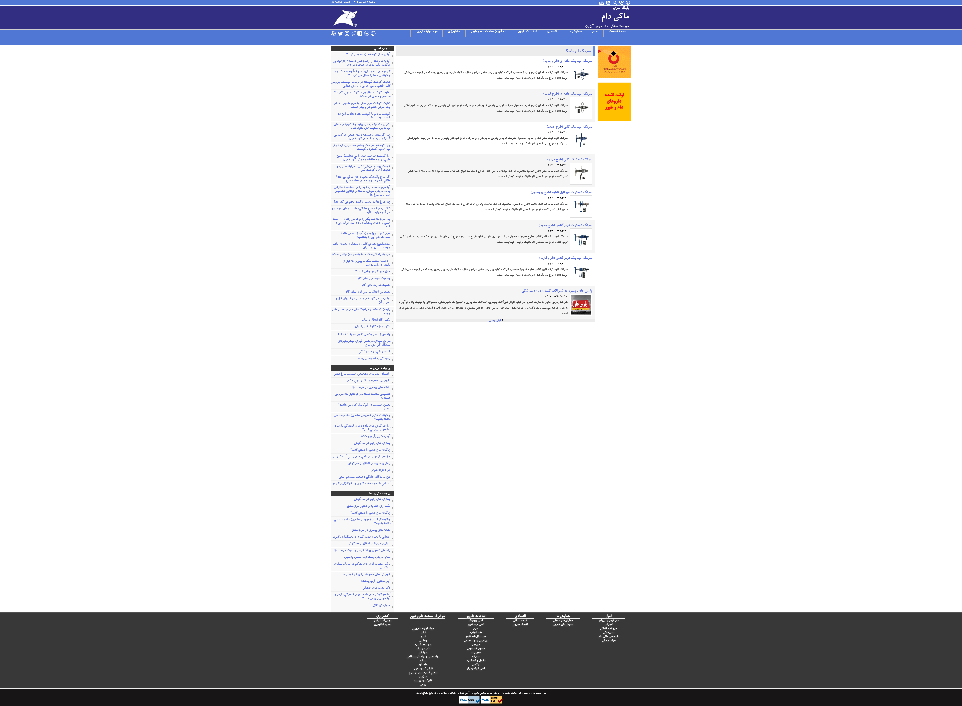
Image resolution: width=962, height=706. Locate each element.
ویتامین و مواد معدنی (475, 640)
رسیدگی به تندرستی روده (374, 359)
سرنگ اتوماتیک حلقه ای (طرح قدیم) (567, 94)
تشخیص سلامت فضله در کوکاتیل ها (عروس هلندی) (362, 396)
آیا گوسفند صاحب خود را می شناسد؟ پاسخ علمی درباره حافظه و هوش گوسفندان (363, 158)
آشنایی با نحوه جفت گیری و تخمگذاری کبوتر (361, 484)
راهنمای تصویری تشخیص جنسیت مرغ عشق (361, 374)
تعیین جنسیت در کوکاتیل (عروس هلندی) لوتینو (363, 407)
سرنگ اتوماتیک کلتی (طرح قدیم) (569, 160)
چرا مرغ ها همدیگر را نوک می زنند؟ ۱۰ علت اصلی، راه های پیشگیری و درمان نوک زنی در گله (361, 223)
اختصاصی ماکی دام (608, 636)
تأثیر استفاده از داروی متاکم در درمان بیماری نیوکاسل (362, 566)
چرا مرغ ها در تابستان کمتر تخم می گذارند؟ (362, 202)
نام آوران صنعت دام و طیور (488, 32)
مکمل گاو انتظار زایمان (376, 320)
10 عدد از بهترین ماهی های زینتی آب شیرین (361, 457)
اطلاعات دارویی (526, 32)
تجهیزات (476, 652)
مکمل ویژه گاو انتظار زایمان (372, 327)
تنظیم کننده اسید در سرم (423, 673)
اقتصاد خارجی (520, 624)
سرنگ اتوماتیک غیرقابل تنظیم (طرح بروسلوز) (561, 193)
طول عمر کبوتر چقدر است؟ (372, 272)
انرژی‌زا (423, 677)
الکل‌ (423, 633)
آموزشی (608, 624)
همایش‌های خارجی (563, 624)
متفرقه (475, 656)
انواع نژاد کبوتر (380, 470)
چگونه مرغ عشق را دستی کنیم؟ (370, 450)
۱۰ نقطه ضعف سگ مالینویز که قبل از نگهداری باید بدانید (366, 263)
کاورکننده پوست (423, 681)
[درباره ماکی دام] (628, 2)
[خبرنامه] (602, 2)
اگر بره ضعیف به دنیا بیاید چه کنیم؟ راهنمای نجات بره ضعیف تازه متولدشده (362, 126)
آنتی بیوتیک (476, 620)
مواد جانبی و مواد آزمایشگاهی (423, 657)
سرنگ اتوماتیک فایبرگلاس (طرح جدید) (565, 226)
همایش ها (575, 32)
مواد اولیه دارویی (426, 32)
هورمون (475, 644)
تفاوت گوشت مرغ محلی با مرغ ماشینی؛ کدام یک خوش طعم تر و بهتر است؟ (362, 105)
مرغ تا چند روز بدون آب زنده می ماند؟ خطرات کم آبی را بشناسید (365, 235)
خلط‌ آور (423, 665)
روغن (423, 685)
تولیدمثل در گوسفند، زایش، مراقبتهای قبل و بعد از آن (362, 301)
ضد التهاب (476, 632)
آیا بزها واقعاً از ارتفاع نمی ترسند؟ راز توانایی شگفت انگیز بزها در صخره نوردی (361, 63)
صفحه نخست (617, 32)
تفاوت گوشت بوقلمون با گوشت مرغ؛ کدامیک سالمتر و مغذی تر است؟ (361, 95)
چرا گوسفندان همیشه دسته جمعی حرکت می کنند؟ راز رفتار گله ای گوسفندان (362, 137)
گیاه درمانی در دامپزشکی (374, 352)
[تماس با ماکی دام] (621, 2)
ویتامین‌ (423, 641)
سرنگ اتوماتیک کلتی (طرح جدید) (569, 127)
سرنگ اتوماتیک (577, 51)
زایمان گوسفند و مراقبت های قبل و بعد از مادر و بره (361, 311)
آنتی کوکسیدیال (476, 668)
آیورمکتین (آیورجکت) (375, 437)
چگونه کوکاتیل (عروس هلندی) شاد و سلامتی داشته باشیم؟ (362, 417)
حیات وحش (609, 640)
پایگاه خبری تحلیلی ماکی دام (484, 693)
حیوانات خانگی (608, 628)
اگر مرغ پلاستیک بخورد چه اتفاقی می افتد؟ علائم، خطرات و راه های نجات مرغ (363, 179)
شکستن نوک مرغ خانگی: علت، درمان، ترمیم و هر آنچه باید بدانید (360, 211)
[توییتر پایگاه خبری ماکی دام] (340, 33)
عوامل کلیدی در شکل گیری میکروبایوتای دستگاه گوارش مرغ (364, 343)
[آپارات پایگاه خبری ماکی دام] (333, 33)
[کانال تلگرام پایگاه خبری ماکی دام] (353, 33)
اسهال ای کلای (381, 606)
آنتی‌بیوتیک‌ (423, 649)
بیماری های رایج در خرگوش (372, 443)
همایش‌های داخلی (563, 620)
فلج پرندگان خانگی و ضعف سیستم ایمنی (364, 477)
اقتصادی (552, 32)
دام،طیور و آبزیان (609, 620)
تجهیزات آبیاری (382, 620)
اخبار (595, 32)
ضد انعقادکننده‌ (423, 645)
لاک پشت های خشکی (376, 588)
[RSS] (608, 2)
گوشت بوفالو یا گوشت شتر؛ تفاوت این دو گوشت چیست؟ (364, 116)
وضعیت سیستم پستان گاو (373, 279)
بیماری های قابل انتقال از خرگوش (369, 464)
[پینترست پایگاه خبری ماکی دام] (373, 33)
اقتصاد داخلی (520, 620)
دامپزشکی (608, 632)
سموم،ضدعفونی (476, 648)
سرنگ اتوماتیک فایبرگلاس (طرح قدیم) (565, 258)
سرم (475, 628)
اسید (422, 637)
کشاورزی (454, 32)
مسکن (422, 661)
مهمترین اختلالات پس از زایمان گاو (368, 292)
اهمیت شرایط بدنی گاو (376, 285)
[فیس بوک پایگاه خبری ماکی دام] (360, 33)
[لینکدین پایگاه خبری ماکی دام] (366, 33)
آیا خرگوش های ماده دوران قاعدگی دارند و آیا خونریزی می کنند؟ (362, 428)
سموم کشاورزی (382, 624)
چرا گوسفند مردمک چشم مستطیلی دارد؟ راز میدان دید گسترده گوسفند (361, 147)
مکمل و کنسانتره (475, 660)
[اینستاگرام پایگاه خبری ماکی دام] (346, 33)
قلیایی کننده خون (423, 669)
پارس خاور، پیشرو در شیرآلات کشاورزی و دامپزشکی (557, 291)
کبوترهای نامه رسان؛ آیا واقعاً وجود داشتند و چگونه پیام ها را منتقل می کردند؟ (362, 74)
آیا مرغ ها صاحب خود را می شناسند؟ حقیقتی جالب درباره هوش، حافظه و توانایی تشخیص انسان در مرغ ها (362, 191)
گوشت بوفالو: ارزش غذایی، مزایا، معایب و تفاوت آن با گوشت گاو (363, 168)
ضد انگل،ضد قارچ (476, 636)
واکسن (475, 664)
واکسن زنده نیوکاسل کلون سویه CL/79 (364, 335)
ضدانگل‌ (423, 653)
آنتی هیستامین (476, 624)
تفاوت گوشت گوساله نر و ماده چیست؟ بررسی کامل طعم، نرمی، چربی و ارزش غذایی (360, 84)
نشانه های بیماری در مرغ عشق (370, 388)
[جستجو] (615, 2)
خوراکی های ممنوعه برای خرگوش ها (366, 575)
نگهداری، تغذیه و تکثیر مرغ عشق (368, 381)
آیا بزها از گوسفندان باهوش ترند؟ (368, 55)
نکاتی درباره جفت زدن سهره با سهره (366, 557)
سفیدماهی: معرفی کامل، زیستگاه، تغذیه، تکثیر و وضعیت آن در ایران (361, 246)
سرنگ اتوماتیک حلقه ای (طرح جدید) (567, 61)
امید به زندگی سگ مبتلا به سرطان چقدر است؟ (361, 255)
